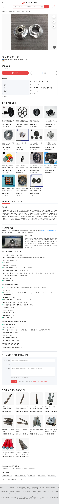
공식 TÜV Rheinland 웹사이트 (48, 230)
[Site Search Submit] (46, 6)
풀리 (4, 479)
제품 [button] (15, 7)
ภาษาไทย (31, 493)
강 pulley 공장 (31, 475)
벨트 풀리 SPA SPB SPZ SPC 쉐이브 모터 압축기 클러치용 (36, 121)
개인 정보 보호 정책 (21, 487)
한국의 (10, 493)
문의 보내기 (15, 73)
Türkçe (36, 493)
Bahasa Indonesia (50, 493)
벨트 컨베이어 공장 (7, 475)
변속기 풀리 (28, 11)
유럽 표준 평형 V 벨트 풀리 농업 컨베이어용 (36, 143)
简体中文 (12, 491)
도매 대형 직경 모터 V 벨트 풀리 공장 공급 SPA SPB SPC (36, 167)
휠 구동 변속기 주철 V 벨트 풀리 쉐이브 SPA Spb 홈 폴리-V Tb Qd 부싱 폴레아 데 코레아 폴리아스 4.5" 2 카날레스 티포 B (8, 167)
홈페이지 (4, 11)
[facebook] (34, 488)
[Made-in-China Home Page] (29, 2)
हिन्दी (26, 493)
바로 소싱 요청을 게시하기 (40, 381)
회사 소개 (2, 487)
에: (9, 364)
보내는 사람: (7, 360)
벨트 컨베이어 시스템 (20, 475)
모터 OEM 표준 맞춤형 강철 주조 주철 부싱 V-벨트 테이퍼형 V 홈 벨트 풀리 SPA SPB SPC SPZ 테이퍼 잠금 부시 (8, 121)
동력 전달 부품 (20, 11)
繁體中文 (18, 491)
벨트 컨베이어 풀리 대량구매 (15, 479)
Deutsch (39, 491)
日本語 (23, 491)
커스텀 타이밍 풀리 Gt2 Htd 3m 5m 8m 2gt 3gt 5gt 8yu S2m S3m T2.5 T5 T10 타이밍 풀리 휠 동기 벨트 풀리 (36, 189)
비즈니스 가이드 (28, 488)
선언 (7, 487)
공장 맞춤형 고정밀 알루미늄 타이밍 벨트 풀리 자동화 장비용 (50, 144)
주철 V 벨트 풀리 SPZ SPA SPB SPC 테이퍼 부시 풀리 (22, 189)
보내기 (14, 381)
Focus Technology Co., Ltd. (31, 496)
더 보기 (3, 482)
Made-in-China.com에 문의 (32, 487)
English (6, 491)
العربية (15, 493)
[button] (2, 2)
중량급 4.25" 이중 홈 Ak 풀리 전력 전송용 (8, 143)
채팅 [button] (45, 73)
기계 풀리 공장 (41, 475)
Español (34, 491)
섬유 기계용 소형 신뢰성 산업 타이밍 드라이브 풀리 (50, 120)
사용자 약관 (12, 487)
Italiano (51, 491)
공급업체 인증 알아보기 (51, 487)
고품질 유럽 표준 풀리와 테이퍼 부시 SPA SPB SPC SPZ (22, 121)
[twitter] (37, 488)
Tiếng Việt (42, 493)
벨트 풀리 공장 (51, 475)
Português (45, 491)
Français (28, 491)
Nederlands (21, 493)
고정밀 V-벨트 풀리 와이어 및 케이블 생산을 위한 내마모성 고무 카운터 (22, 167)
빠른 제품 (42, 487)
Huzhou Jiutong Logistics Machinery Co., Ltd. (16, 59)
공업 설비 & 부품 (11, 11)
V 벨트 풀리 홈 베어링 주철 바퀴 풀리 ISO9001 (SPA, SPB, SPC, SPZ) (50, 167)
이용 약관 (30, 498)
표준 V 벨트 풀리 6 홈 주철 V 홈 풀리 (22, 143)
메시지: (8, 368)
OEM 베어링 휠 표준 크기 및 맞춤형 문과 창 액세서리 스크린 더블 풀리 (8, 189)
